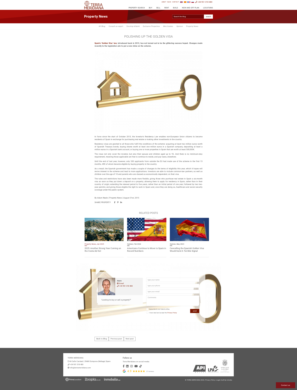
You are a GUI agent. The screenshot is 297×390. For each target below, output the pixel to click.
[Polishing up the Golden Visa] (181, 2)
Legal (218, 380)
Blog (169, 2)
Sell (158, 8)
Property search (137, 8)
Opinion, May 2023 (177, 244)
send (195, 311)
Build (175, 8)
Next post (130, 339)
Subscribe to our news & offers (159, 309)
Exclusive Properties (151, 26)
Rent (166, 8)
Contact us (285, 385)
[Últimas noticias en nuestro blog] (185, 2)
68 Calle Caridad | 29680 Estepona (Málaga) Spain (89, 361)
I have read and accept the (163, 313)
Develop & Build (133, 26)
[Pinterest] (118, 202)
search (208, 17)
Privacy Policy (172, 313)
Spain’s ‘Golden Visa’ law (106, 43)
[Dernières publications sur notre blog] (189, 2)
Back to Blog (101, 339)
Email (121, 283)
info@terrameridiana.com (80, 368)
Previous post (116, 339)
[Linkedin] (121, 202)
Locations (208, 8)
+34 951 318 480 (204, 2)
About (164, 2)
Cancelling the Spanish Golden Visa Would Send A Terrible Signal (187, 249)
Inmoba (229, 380)
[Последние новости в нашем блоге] (192, 2)
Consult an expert (116, 26)
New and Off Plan (190, 8)
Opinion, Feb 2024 (134, 244)
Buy (150, 8)
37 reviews (150, 371)
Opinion (179, 26)
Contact (175, 2)
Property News (192, 26)
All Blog (102, 26)
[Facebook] (114, 202)
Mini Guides (168, 26)
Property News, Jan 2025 (94, 244)
